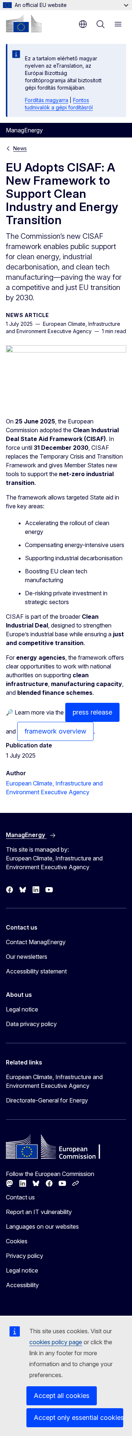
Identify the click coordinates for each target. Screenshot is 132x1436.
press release (92, 712)
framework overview (55, 731)
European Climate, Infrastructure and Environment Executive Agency (54, 1081)
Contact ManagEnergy (36, 942)
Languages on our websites (42, 1226)
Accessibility (22, 1285)
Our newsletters (26, 956)
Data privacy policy (31, 1024)
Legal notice (22, 1009)
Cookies (16, 1241)
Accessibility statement (36, 971)
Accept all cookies (61, 1395)
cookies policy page (55, 1342)
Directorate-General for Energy (47, 1100)
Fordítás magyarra (46, 100)
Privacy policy (24, 1255)
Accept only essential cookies (78, 1417)
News (20, 148)
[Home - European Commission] (24, 23)
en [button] (83, 24)
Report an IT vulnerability (39, 1211)
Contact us (20, 1197)
